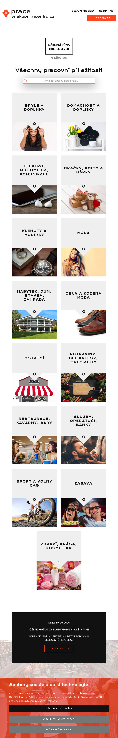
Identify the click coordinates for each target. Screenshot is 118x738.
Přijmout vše (59, 708)
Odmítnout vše (59, 719)
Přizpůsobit (59, 729)
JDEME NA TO (59, 648)
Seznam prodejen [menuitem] (83, 11)
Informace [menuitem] (102, 18)
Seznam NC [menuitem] (106, 11)
